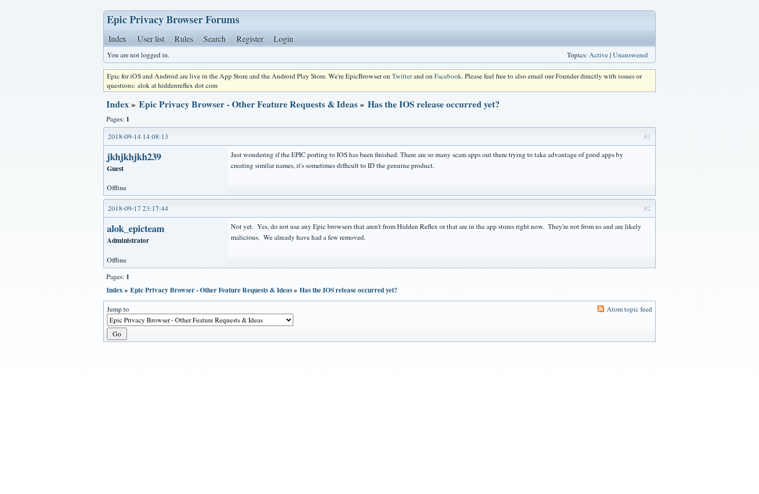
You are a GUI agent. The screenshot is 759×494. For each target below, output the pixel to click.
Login (283, 38)
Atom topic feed (629, 309)
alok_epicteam (136, 228)
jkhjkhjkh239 (134, 156)
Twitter (402, 76)
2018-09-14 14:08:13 (138, 136)
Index (117, 38)
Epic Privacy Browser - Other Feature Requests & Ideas (248, 104)
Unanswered (630, 54)
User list (150, 38)
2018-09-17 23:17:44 (138, 208)
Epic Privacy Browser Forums (173, 19)
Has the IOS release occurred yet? (434, 104)
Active (598, 54)
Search (214, 38)
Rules (184, 38)
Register (249, 38)
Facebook (448, 76)
